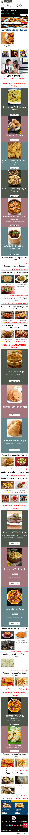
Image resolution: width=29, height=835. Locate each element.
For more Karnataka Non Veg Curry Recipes (16, 322)
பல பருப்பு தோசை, (12, 537)
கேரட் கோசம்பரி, (11, 617)
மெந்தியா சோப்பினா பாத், (11, 375)
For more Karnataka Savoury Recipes (18, 475)
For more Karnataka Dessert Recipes (18, 295)
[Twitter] (10, 825)
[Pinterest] (12, 825)
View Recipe (4, 812)
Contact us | (14, 829)
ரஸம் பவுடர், (9, 747)
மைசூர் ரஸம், (18, 617)
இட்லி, (3, 535)
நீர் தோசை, (14, 747)
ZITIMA (26, 833)
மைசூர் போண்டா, (19, 443)
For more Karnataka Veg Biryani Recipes (17, 670)
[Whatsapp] (21, 825)
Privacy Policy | (5, 830)
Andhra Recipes (6, 801)
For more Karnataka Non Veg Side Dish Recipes (15, 341)
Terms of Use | (12, 830)
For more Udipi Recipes (22, 796)
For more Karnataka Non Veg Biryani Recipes (16, 303)
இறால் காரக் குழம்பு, (19, 221)
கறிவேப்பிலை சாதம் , (18, 162)
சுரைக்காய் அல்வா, (8, 162)
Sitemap (18, 830)
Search (24, 23)
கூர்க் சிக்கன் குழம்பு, (10, 221)
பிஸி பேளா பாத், (20, 375)
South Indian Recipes (11, 10)
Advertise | (20, 829)
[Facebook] (7, 825)
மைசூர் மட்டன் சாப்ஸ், (20, 250)
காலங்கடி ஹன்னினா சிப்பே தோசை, (13, 535)
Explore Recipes (14, 114)
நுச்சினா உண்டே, (10, 443)
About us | (3, 829)
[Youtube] (18, 825)
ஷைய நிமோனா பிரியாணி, (14, 577)
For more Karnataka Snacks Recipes (18, 492)
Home (3, 10)
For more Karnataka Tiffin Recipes (19, 651)
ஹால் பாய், (20, 747)
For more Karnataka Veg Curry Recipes (17, 689)
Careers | (9, 829)
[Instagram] (15, 825)
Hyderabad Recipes (17, 801)
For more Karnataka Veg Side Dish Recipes (17, 263)
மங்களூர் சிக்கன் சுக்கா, (9, 250)
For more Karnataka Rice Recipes (19, 469)
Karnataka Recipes (6, 12)
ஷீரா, (3, 162)
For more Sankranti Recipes (20, 269)
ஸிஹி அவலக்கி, (21, 537)
